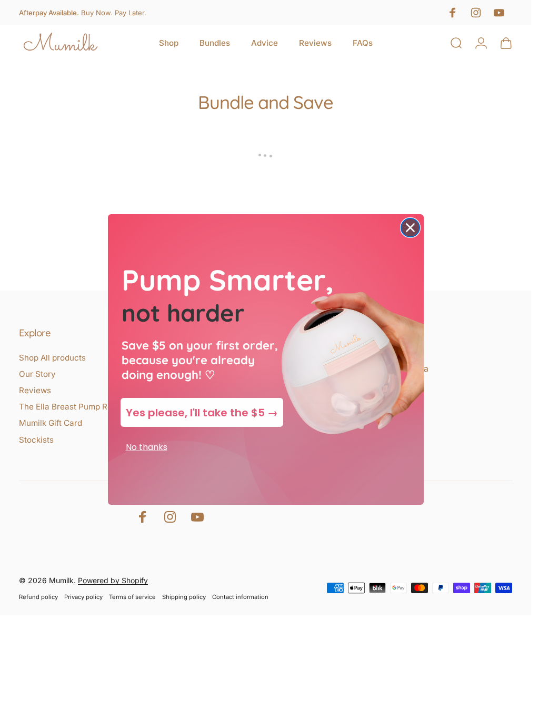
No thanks (146, 447)
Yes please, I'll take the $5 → (202, 412)
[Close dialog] (410, 227)
